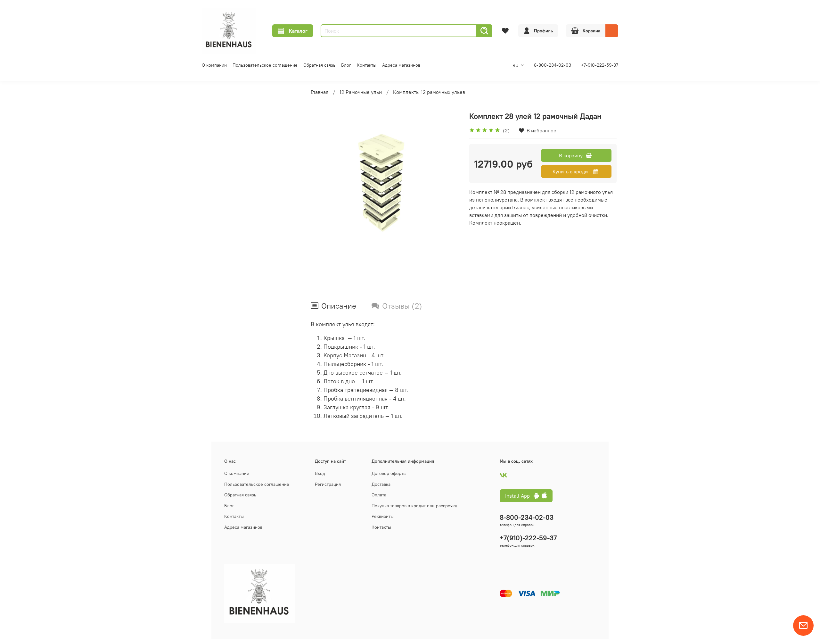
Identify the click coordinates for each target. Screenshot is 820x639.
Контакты (366, 65)
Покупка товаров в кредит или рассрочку (414, 506)
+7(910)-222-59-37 (528, 538)
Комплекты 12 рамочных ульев (429, 92)
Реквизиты (383, 516)
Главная (319, 92)
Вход (320, 473)
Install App (519, 496)
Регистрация (328, 484)
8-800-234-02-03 (552, 65)
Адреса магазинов (401, 65)
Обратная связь (319, 65)
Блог (346, 65)
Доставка (381, 484)
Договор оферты (389, 473)
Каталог (298, 31)
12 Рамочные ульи (361, 92)
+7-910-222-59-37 (599, 65)
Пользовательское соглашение (265, 65)
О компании (214, 65)
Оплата (379, 495)
